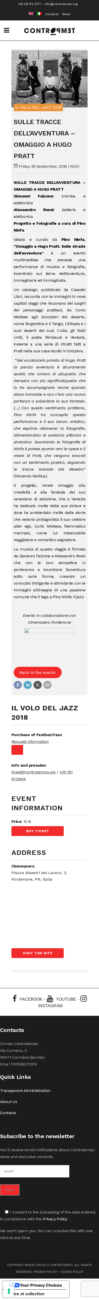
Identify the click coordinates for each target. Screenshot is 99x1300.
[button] (18, 685)
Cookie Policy (72, 1272)
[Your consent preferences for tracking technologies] (9, 1291)
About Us (8, 1101)
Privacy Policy (55, 1219)
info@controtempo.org (61, 4)
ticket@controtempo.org (33, 772)
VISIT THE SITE (38, 953)
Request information (30, 741)
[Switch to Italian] (37, 14)
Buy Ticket (37, 831)
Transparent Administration (25, 1090)
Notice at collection (25, 1293)
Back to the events (38, 672)
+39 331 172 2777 (29, 4)
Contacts (51, 14)
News (66, 14)
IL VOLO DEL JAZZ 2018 (38, 107)
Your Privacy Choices (41, 1285)
